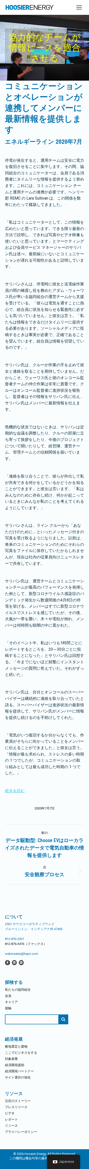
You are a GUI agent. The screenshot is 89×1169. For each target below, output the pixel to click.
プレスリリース (16, 1107)
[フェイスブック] (7, 962)
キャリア (11, 1002)
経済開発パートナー (19, 1071)
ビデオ (10, 1113)
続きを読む (15, 790)
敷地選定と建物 (16, 1046)
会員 (8, 996)
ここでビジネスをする (21, 1052)
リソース (11, 1125)
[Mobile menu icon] (79, 7)
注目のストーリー (18, 1101)
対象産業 (11, 1059)
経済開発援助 (14, 1065)
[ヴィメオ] (21, 962)
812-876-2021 (14, 939)
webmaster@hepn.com (21, 954)
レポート (11, 1119)
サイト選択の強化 (18, 1077)
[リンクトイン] (14, 962)
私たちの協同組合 (18, 989)
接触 (8, 1008)
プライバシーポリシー (21, 1132)
